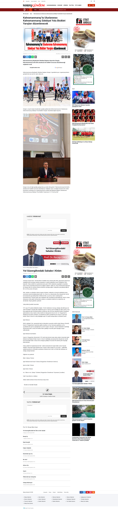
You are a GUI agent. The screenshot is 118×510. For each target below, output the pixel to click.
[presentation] (27, 9)
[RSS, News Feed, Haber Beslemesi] (93, 492)
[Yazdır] (35, 57)
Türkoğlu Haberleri (85, 499)
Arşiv (39, 1)
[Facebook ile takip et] (81, 492)
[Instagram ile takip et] (90, 492)
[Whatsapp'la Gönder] (32, 57)
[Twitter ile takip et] (84, 492)
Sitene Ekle (43, 1)
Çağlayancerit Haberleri (86, 497)
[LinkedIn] (30, 57)
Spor (31, 13)
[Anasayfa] (23, 1)
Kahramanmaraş (51, 5)
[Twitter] (27, 57)
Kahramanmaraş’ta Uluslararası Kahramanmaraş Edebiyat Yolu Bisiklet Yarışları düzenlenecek (53, 13)
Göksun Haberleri (70, 497)
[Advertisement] (46, 203)
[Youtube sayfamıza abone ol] (87, 492)
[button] (63, 57)
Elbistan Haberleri (56, 497)
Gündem (65, 5)
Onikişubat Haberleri (71, 499)
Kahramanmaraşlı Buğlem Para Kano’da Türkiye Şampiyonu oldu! (52, 9)
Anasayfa (27, 13)
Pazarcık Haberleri (28, 501)
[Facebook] (24, 57)
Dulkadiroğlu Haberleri (57, 499)
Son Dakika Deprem (71, 501)
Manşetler (27, 1)
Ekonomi (59, 5)
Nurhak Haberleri (41, 501)
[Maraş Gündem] (33, 5)
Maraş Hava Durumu (28, 503)
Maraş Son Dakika (84, 501)
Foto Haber (78, 5)
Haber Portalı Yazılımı (29, 508)
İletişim (54, 492)
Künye (50, 492)
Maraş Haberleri (27, 497)
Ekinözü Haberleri (28, 499)
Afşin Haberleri (41, 497)
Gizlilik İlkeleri (60, 492)
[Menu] (89, 5)
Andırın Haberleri (41, 499)
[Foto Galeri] (94, 1)
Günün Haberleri (34, 1)
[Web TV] (91, 1)
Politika (71, 5)
